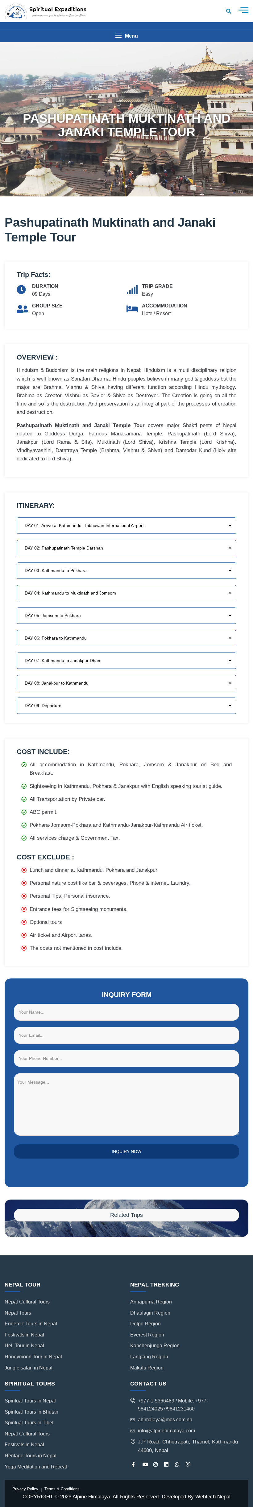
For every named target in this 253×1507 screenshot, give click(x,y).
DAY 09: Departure (43, 705)
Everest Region (147, 1334)
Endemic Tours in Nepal (31, 1323)
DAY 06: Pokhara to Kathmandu (56, 638)
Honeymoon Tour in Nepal (33, 1356)
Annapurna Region (151, 1301)
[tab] (126, 525)
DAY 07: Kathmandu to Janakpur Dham (63, 660)
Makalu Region (147, 1367)
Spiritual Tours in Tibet (29, 1422)
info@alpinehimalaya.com (166, 1430)
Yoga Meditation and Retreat (36, 1466)
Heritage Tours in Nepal (30, 1455)
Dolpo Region (145, 1323)
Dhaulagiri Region (150, 1313)
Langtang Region (149, 1356)
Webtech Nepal (212, 1497)
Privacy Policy (25, 1489)
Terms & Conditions (62, 1489)
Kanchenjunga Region (155, 1345)
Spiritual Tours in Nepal (30, 1400)
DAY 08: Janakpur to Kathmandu (57, 683)
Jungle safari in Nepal (28, 1367)
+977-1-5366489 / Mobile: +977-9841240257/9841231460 (173, 1404)
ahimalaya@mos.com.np (165, 1419)
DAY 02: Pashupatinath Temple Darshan (64, 548)
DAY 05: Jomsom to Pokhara (53, 615)
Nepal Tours (18, 1313)
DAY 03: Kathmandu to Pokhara (56, 570)
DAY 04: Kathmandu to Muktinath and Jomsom (70, 593)
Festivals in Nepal (24, 1334)
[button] (126, 36)
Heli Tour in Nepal (24, 1345)
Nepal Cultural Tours (27, 1301)
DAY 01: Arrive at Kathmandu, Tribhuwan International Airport (84, 525)
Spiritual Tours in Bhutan (31, 1411)
